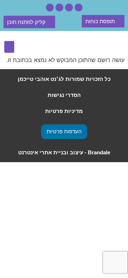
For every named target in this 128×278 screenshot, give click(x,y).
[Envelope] (59, 7)
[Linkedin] (50, 7)
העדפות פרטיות (64, 131)
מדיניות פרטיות (64, 111)
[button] (9, 47)
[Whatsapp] (78, 7)
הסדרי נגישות (64, 95)
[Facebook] (69, 7)
